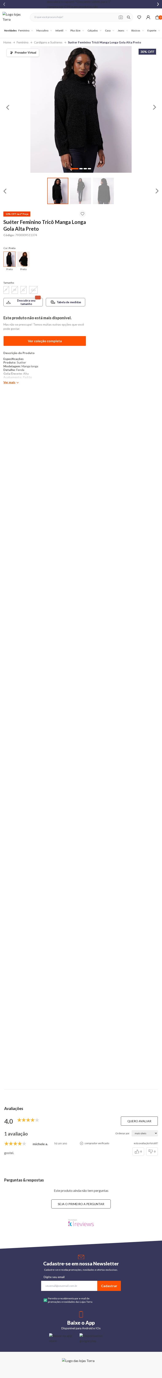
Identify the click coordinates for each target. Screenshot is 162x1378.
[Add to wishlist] (82, 213)
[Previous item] (4, 4)
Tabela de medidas (69, 302)
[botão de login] (148, 17)
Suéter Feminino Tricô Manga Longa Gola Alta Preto (104, 42)
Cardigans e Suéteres (48, 42)
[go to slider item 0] (57, 191)
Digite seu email (54, 1277)
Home (7, 42)
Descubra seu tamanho (26, 302)
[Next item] (158, 4)
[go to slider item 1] (80, 191)
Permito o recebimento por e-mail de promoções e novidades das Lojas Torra (70, 1300)
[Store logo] (14, 17)
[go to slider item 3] (89, 168)
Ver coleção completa (45, 341)
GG (33, 290)
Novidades (10, 30)
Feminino (22, 42)
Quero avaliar (139, 1121)
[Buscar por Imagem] (121, 17)
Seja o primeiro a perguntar (81, 1204)
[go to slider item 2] (103, 191)
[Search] (129, 17)
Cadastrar (109, 1286)
